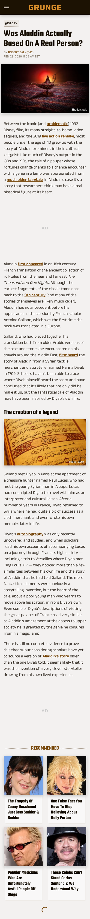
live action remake (58, 136)
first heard (68, 355)
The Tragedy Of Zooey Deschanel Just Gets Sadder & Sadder (23, 809)
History (11, 23)
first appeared (30, 264)
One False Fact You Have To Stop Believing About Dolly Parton (66, 809)
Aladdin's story (55, 656)
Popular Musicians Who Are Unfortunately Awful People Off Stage (23, 883)
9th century (34, 295)
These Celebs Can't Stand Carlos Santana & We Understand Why (66, 881)
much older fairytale (25, 179)
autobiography (30, 534)
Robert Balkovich (21, 52)
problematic (57, 123)
